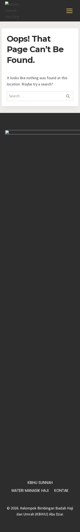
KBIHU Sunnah (40, 482)
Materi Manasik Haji (30, 490)
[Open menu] (69, 11)
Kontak (61, 490)
